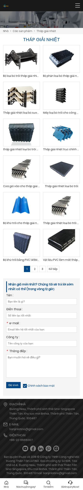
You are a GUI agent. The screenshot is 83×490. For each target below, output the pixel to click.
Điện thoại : (14, 309)
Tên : (9, 295)
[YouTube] (25, 448)
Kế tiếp (53, 269)
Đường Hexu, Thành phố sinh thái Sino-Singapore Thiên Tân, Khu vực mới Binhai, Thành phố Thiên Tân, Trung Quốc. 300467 (44, 413)
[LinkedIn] (41, 448)
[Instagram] (56, 448)
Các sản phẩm (22, 31)
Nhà (5, 31)
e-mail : (13, 323)
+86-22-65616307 (21, 440)
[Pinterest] (48, 448)
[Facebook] (33, 448)
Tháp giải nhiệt (46, 31)
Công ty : (12, 337)
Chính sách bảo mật (41, 386)
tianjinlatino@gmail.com (26, 429)
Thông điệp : (16, 351)
